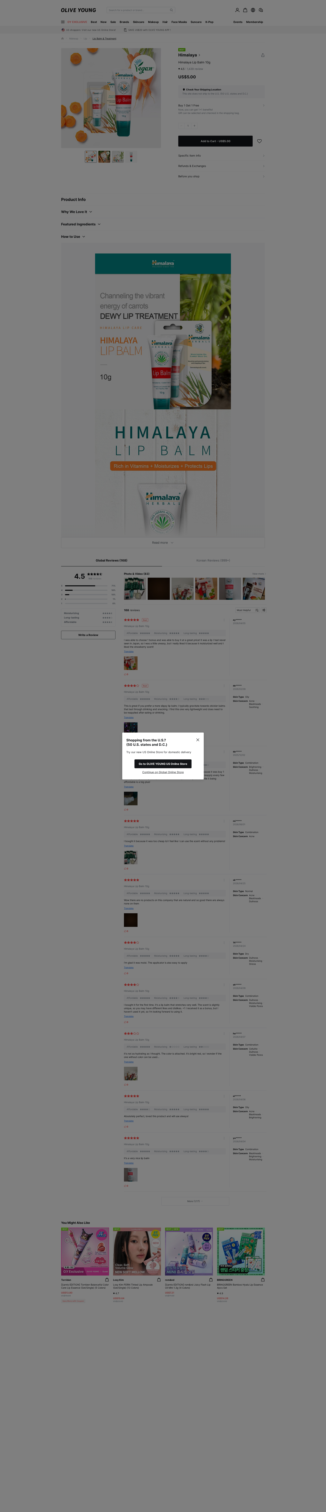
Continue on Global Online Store (163, 772)
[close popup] (198, 740)
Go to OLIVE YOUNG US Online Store (163, 764)
